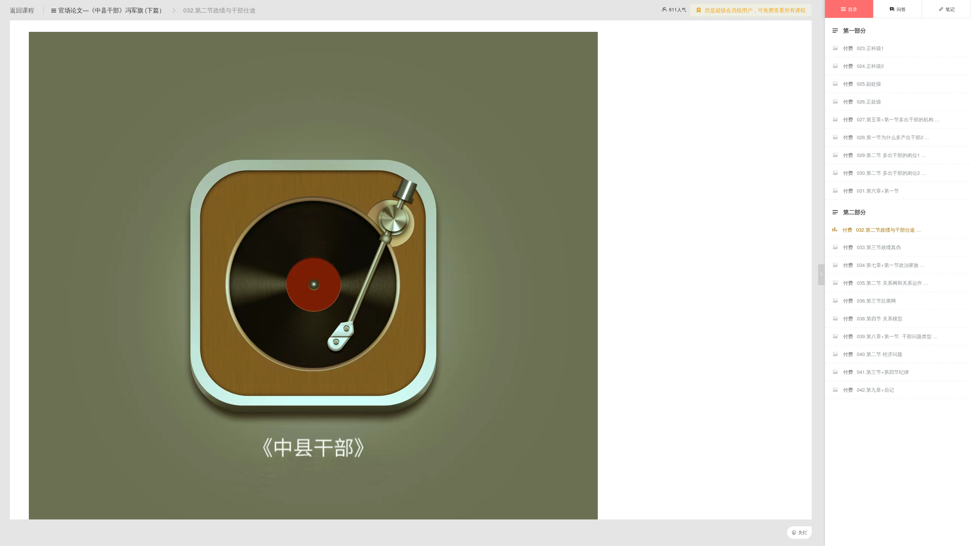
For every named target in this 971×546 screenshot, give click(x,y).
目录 (849, 9)
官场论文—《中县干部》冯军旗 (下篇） (108, 10)
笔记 (946, 9)
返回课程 (23, 10)
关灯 (799, 532)
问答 (897, 9)
